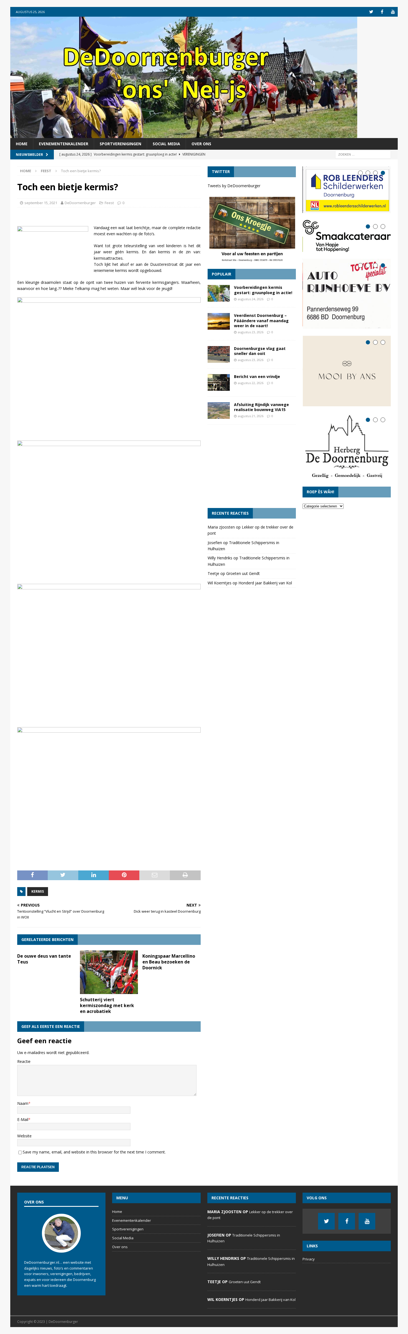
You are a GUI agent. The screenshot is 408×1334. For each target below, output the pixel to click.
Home (21, 143)
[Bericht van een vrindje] (219, 382)
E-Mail (22, 1119)
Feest (109, 202)
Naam (22, 1103)
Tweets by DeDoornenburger (234, 185)
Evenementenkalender (63, 143)
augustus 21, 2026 (250, 416)
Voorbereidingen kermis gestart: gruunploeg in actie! (263, 290)
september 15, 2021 (40, 202)
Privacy (309, 1259)
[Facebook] (382, 12)
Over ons (201, 143)
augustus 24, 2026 (250, 299)
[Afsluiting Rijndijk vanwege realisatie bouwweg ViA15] (219, 410)
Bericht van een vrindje (257, 376)
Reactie (24, 1061)
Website (24, 1135)
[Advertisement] (252, 466)
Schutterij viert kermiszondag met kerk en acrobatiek (107, 1005)
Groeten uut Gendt (243, 573)
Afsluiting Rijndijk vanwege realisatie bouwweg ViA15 (261, 407)
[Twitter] (371, 12)
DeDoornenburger (80, 202)
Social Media (166, 143)
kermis (37, 891)
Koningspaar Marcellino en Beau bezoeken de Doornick (168, 962)
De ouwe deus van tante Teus (44, 959)
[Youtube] (393, 12)
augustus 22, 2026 (250, 383)
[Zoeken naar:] (363, 154)
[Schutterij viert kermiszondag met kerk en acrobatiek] (109, 972)
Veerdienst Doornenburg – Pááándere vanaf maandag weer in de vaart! (261, 320)
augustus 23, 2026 (250, 332)
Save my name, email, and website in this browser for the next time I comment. (94, 1152)
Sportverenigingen (120, 143)
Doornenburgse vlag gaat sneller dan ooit (260, 351)
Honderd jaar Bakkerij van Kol (265, 582)
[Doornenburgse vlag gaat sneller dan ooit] (219, 354)
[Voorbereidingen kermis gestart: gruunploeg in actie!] (219, 293)
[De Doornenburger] (183, 134)
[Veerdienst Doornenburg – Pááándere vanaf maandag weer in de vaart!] (219, 321)
